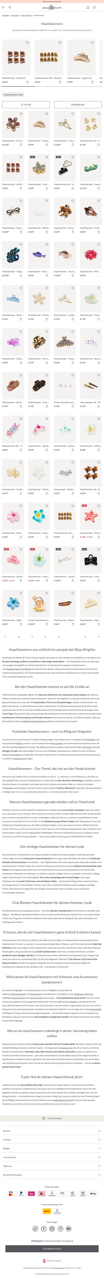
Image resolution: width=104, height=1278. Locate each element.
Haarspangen (57, 743)
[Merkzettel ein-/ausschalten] (27, 43)
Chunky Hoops (18, 998)
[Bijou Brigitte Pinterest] (60, 1228)
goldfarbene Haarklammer (34, 721)
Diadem (73, 1001)
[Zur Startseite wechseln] (52, 7)
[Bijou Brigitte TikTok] (35, 1228)
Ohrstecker (16, 754)
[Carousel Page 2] (52, 86)
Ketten (19, 743)
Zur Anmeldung (52, 1248)
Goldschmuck (19, 758)
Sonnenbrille (95, 1009)
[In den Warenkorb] (27, 82)
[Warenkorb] (101, 7)
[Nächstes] (99, 637)
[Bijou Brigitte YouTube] (69, 1228)
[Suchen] (9, 7)
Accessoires (35, 994)
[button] (87, 7)
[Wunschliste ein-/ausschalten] (21, 114)
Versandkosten (59, 1268)
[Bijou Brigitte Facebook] (44, 1228)
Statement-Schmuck (83, 994)
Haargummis (67, 1047)
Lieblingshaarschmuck (63, 1100)
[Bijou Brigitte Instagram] (52, 1228)
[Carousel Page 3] (85, 86)
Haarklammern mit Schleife (18, 669)
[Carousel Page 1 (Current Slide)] (18, 86)
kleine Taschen (37, 998)
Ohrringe (87, 747)
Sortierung (78, 104)
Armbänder (90, 739)
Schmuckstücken (18, 994)
